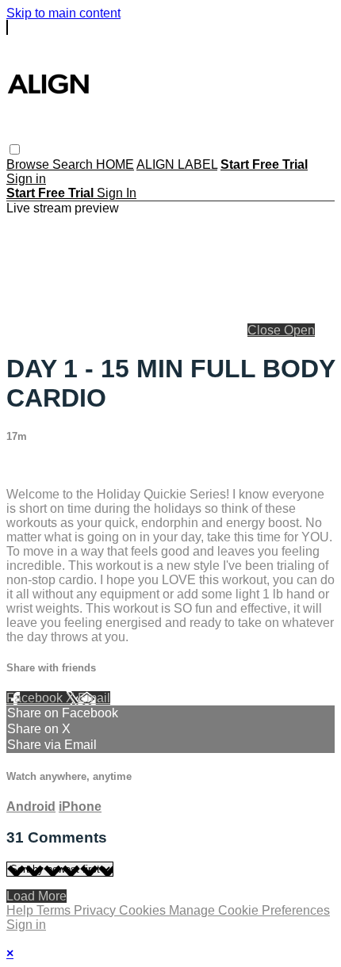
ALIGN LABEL (176, 164)
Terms (55, 910)
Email (94, 698)
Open (299, 330)
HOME (115, 164)
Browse (29, 164)
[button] (15, 149)
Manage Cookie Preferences (249, 910)
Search (74, 164)
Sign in (26, 178)
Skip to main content (63, 13)
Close (265, 330)
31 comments (44, 467)
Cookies (144, 910)
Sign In (116, 193)
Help (21, 910)
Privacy (96, 910)
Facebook (36, 698)
